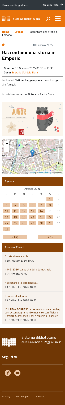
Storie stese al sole (16, 256)
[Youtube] (17, 373)
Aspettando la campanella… (21, 283)
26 (23, 223)
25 (15, 223)
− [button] (7, 149)
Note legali (22, 396)
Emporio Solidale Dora (25, 72)
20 (32, 217)
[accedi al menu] (58, 18)
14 (41, 211)
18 (15, 217)
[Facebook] (8, 373)
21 (41, 217)
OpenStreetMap (44, 172)
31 (6, 229)
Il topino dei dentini (16, 296)
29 (49, 223)
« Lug (15, 237)
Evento (19, 32)
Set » (50, 237)
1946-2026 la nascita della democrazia (28, 269)
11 (15, 211)
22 (49, 217)
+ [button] (7, 143)
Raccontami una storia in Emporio (29, 55)
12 (23, 211)
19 (23, 217)
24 (6, 223)
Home (6, 32)
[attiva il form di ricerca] (48, 18)
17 (6, 217)
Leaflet (32, 172)
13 (32, 211)
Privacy (6, 396)
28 (41, 223)
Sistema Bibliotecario (27, 18)
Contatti (39, 396)
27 (32, 223)
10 (6, 211)
